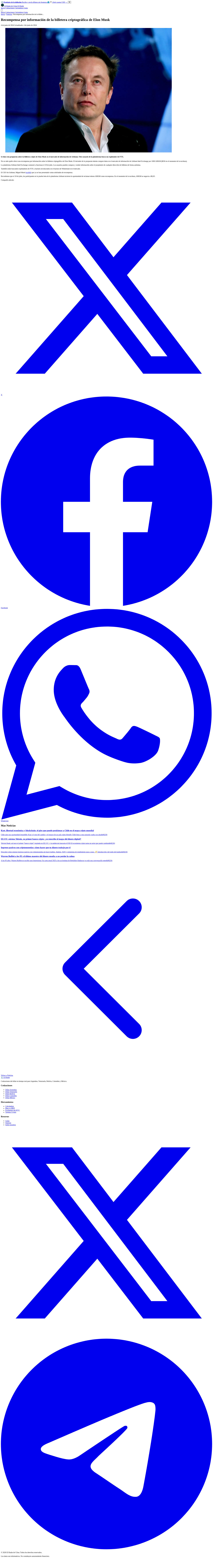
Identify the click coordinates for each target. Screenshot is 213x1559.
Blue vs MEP (10, 1108)
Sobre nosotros (10, 1125)
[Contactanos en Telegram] (106, 1549)
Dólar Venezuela (11, 1092)
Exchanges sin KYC (12, 1110)
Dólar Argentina (11, 1090)
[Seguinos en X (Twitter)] (106, 1338)
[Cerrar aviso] (70, 2)
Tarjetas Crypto (10, 1112)
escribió (28, 172)
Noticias (9, 14)
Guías (26, 8)
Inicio (3, 8)
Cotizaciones (10, 8)
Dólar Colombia (11, 1096)
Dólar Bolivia (10, 1094)
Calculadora (19, 8)
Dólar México (10, 1098)
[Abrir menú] (2, 10)
